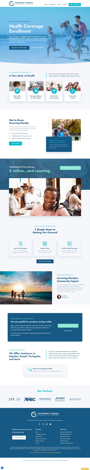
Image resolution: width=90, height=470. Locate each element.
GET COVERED (19, 437)
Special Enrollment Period (66, 432)
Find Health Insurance (41, 434)
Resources (52, 4)
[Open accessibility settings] (2, 468)
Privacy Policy (42, 452)
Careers (37, 443)
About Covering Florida (41, 438)
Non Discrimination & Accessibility (53, 452)
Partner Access (39, 436)
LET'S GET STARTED (45, 261)
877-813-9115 (38, 48)
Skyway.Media (64, 460)
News (59, 4)
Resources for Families (65, 438)
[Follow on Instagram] (46, 424)
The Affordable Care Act (65, 434)
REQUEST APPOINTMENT (19, 47)
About (46, 4)
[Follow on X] (43, 424)
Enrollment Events (64, 441)
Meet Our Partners (40, 441)
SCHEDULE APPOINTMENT (70, 168)
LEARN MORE (15, 143)
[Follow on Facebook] (39, 424)
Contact (65, 4)
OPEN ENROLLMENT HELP (68, 325)
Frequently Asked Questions (66, 443)
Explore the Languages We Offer (42, 369)
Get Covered (74, 4)
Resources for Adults (65, 436)
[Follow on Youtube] (50, 424)
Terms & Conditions (34, 452)
